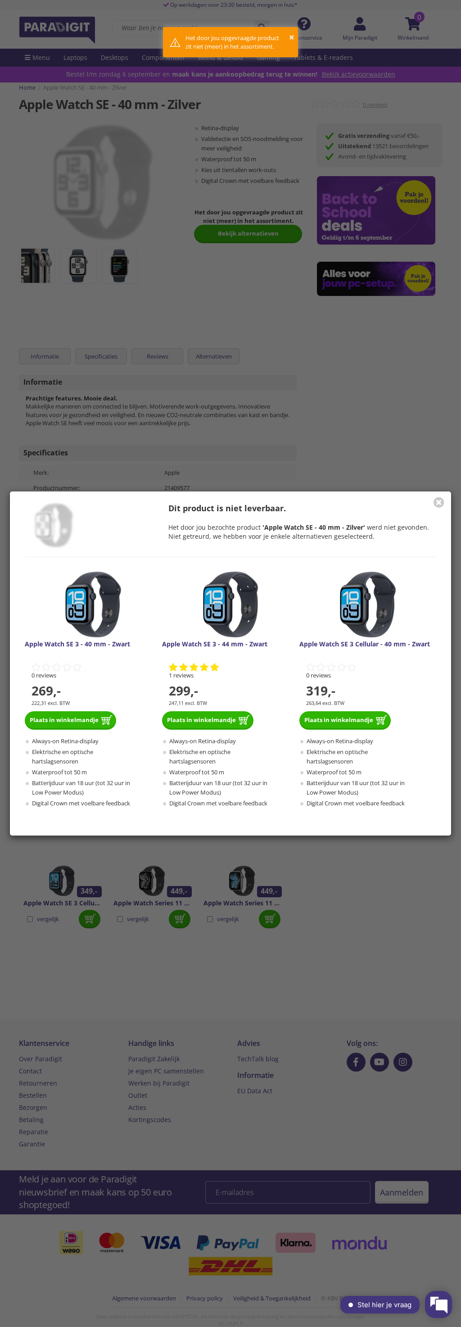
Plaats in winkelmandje (64, 720)
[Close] (439, 502)
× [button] (291, 37)
